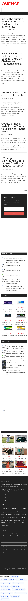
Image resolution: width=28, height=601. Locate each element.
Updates (19, 522)
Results (6, 520)
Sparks (20, 520)
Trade (16, 522)
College (2, 512)
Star (23, 520)
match (11, 517)
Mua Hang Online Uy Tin (7, 579)
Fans (5, 512)
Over (21, 517)
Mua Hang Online (21, 579)
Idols (14, 514)
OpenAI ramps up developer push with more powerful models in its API (15, 372)
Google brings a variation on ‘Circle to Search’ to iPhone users (13, 127)
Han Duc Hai (4, 596)
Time (9, 523)
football (11, 512)
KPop (22, 514)
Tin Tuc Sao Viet (5, 589)
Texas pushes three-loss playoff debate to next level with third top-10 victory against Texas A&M (15, 260)
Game (22, 512)
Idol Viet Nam (5, 586)
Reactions (3, 520)
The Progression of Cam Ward (13, 265)
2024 (3, 508)
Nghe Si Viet (15, 586)
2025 (7, 508)
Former (14, 512)
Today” (13, 522)
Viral (23, 522)
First (8, 512)
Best (17, 508)
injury (17, 514)
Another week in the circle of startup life (13, 94)
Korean (19, 514)
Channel (23, 509)
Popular (24, 517)
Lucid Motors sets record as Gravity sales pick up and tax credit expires (15, 347)
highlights (9, 514)
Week (7, 525)
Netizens (17, 517)
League (3, 517)
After (14, 509)
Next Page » (24, 190)
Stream (3, 522)
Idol (12, 514)
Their (7, 522)
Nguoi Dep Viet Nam (18, 583)
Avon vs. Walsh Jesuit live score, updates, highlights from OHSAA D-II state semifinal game (15, 288)
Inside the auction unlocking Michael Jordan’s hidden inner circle (12, 22)
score (16, 520)
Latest (25, 514)
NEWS (14, 3)
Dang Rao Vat (15, 596)
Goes (2, 514)
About (10, 509)
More (13, 517)
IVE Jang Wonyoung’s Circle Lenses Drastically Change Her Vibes (12, 162)
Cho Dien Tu (14, 576)
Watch (3, 525)
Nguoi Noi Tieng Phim (6, 593)
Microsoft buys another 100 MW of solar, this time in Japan (15, 362)
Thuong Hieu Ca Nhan (19, 589)
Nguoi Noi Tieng (5, 583)
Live (7, 517)
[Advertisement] (14, 235)
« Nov (2, 558)
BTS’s (19, 508)
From (18, 512)
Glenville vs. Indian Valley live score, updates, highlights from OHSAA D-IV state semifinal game (15, 281)
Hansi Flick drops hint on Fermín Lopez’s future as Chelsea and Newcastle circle (11, 58)
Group (5, 514)
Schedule (12, 520)
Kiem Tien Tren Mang (21, 593)
